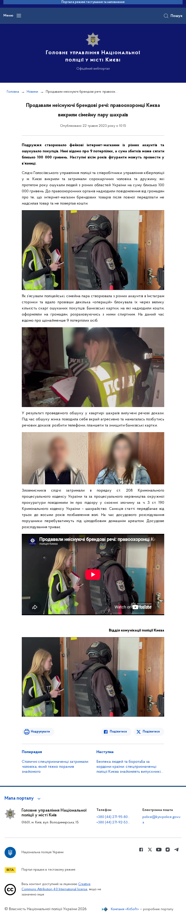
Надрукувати (40, 731)
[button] (23, 798)
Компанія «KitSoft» (125, 909)
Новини (32, 92)
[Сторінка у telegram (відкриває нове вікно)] (176, 849)
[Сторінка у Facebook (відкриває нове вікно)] (141, 849)
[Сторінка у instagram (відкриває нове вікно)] (167, 849)
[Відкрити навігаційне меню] (19, 15)
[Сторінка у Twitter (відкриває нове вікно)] (150, 849)
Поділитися (118, 731)
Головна (13, 92)
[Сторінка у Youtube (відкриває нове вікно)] (159, 849)
